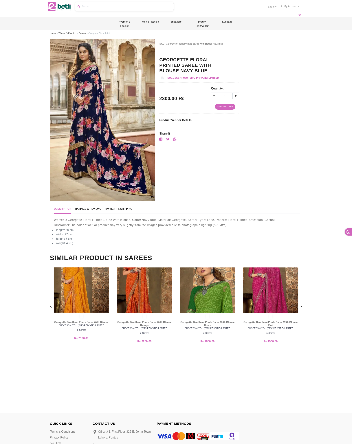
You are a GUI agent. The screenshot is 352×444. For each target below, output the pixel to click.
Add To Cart (225, 107)
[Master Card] (178, 435)
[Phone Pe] (232, 435)
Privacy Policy (59, 437)
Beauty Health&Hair (202, 23)
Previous (51, 306)
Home (53, 33)
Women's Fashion (124, 23)
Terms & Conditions (62, 431)
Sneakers (176, 21)
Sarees (82, 33)
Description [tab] (62, 208)
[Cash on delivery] (202, 435)
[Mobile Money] (190, 435)
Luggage (227, 21)
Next (301, 306)
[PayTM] (217, 435)
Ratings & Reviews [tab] (88, 208)
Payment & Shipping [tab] (118, 208)
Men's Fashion (150, 21)
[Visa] (164, 436)
